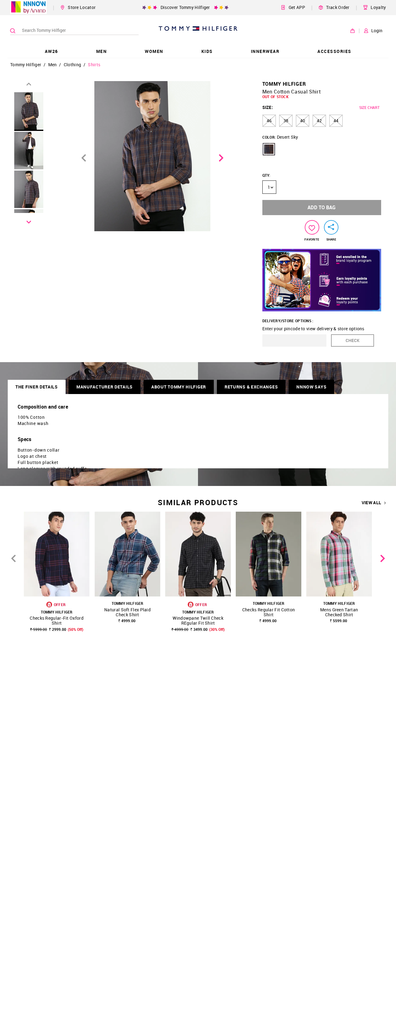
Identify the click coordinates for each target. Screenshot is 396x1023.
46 (269, 121)
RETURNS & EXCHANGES (251, 387)
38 (285, 121)
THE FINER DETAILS (36, 387)
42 (319, 121)
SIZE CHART (369, 107)
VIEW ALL (371, 502)
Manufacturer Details (104, 387)
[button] (269, 149)
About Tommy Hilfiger (178, 387)
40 (302, 121)
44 (336, 121)
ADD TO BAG (322, 207)
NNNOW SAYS (311, 387)
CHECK (352, 340)
